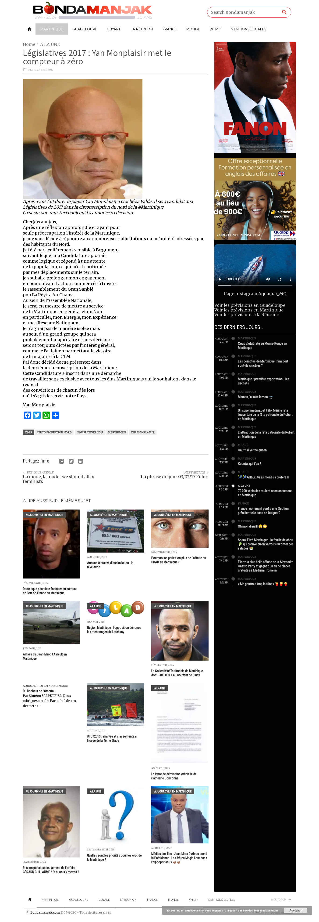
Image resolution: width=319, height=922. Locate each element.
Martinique (51, 29)
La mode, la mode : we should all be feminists (59, 479)
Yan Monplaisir (143, 432)
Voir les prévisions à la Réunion (247, 314)
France (169, 29)
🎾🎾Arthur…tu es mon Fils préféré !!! (263, 477)
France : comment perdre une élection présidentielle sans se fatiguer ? (263, 510)
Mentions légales (248, 29)
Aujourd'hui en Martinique (44, 515)
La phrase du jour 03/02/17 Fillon (175, 476)
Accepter (295, 910)
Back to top (278, 899)
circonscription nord (54, 432)
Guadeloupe (84, 29)
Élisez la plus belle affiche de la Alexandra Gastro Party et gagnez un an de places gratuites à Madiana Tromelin (265, 566)
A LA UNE (50, 44)
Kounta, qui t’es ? (249, 464)
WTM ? (215, 29)
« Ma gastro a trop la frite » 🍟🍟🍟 (263, 584)
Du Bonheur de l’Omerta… (39, 691)
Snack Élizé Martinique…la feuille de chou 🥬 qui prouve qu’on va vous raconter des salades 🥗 (266, 544)
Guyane (114, 29)
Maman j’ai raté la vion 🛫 (255, 397)
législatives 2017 (90, 432)
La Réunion (142, 29)
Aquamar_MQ (272, 293)
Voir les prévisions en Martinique (249, 310)
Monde (193, 29)
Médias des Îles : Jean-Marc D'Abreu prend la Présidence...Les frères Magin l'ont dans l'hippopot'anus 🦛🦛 (179, 858)
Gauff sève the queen (252, 450)
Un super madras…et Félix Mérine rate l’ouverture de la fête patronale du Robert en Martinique (265, 414)
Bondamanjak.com (45, 913)
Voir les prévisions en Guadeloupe (249, 305)
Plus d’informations (266, 910)
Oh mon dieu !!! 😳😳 (252, 526)
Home (29, 44)
